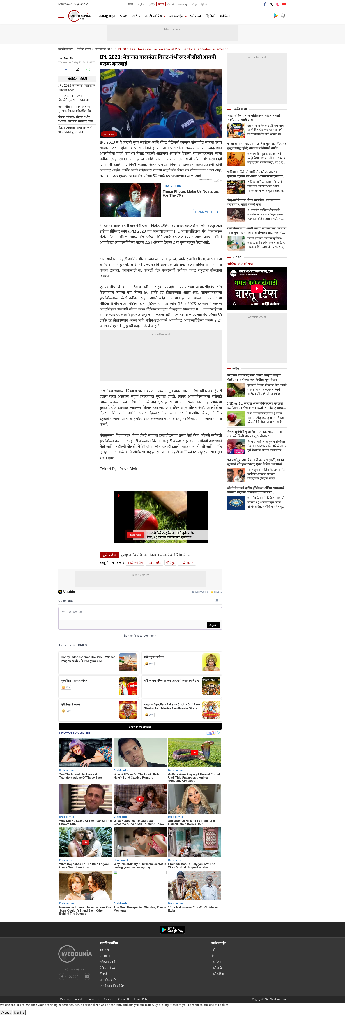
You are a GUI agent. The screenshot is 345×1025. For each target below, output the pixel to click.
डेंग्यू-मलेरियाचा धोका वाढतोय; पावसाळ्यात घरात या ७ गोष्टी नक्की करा (253, 202)
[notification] (283, 15)
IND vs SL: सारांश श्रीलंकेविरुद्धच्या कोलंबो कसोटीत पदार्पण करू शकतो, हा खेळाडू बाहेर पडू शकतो (255, 405)
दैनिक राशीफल (107, 968)
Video (237, 257)
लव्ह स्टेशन (216, 961)
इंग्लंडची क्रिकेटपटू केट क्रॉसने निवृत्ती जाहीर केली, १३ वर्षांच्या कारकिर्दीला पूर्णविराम (254, 377)
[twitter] (271, 4)
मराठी (161, 4)
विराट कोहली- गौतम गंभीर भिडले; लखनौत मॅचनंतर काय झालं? (75, 119)
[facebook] (265, 4)
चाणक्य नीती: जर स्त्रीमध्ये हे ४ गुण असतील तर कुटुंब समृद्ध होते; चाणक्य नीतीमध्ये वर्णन (256, 146)
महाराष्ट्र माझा (107, 16)
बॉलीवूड (170, 563)
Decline (19, 1012)
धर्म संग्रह (195, 16)
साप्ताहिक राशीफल (109, 980)
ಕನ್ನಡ (194, 4)
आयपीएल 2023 (104, 49)
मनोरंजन (225, 16)
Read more (135, 534)
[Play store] (275, 15)
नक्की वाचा (239, 108)
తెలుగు (170, 4)
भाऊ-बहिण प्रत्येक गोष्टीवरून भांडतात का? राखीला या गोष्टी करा (253, 117)
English (141, 4)
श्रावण (123, 16)
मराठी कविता (217, 973)
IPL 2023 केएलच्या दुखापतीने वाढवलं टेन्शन (76, 87)
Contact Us (124, 999)
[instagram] (277, 4)
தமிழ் (152, 4)
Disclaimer (108, 999)
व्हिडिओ (210, 16)
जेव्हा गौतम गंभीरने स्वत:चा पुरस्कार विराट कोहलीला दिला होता (76, 108)
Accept (6, 1012)
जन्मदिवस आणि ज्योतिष (112, 985)
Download (109, 134)
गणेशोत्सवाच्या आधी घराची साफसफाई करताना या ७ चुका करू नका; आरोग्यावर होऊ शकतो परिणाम (256, 230)
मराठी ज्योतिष (153, 16)
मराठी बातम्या (65, 49)
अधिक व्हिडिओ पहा (240, 263)
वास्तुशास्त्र (105, 955)
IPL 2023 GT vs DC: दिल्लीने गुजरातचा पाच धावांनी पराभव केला (76, 98)
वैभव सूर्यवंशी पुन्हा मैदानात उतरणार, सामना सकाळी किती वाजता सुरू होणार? (254, 433)
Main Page (65, 999)
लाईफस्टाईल (176, 16)
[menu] (62, 15)
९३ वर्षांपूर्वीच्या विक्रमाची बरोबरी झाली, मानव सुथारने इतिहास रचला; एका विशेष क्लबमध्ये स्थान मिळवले (255, 462)
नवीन (235, 368)
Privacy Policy (141, 999)
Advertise (94, 999)
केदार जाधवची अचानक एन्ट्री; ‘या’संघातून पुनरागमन (75, 130)
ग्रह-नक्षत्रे (104, 949)
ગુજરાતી (205, 4)
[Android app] (172, 930)
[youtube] (284, 4)
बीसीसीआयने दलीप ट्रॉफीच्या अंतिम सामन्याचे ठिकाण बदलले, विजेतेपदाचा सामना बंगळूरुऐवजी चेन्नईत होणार (255, 490)
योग (212, 955)
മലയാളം (183, 4)
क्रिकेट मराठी (84, 49)
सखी (213, 949)
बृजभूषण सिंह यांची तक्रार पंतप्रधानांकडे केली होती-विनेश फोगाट (155, 555)
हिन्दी (130, 4)
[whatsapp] (88, 69)
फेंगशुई (103, 973)
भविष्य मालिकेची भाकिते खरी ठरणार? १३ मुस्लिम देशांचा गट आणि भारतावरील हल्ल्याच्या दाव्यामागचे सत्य (256, 174)
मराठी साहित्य (217, 968)
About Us (80, 999)
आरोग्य (136, 16)
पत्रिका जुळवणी (108, 961)
